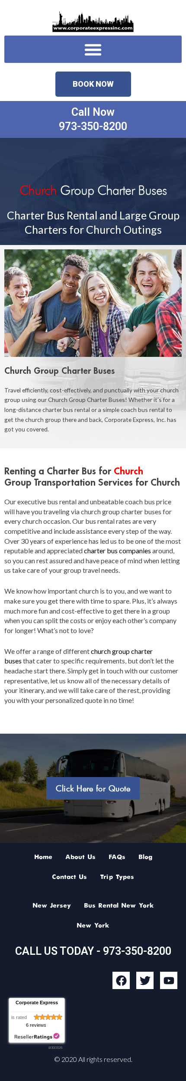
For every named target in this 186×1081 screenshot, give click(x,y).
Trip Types (117, 877)
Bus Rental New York (119, 906)
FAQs (117, 857)
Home (43, 857)
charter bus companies (117, 550)
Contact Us (69, 877)
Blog (145, 857)
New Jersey (51, 906)
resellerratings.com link (37, 1036)
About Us (80, 857)
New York (93, 926)
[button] (93, 49)
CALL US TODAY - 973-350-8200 (93, 951)
